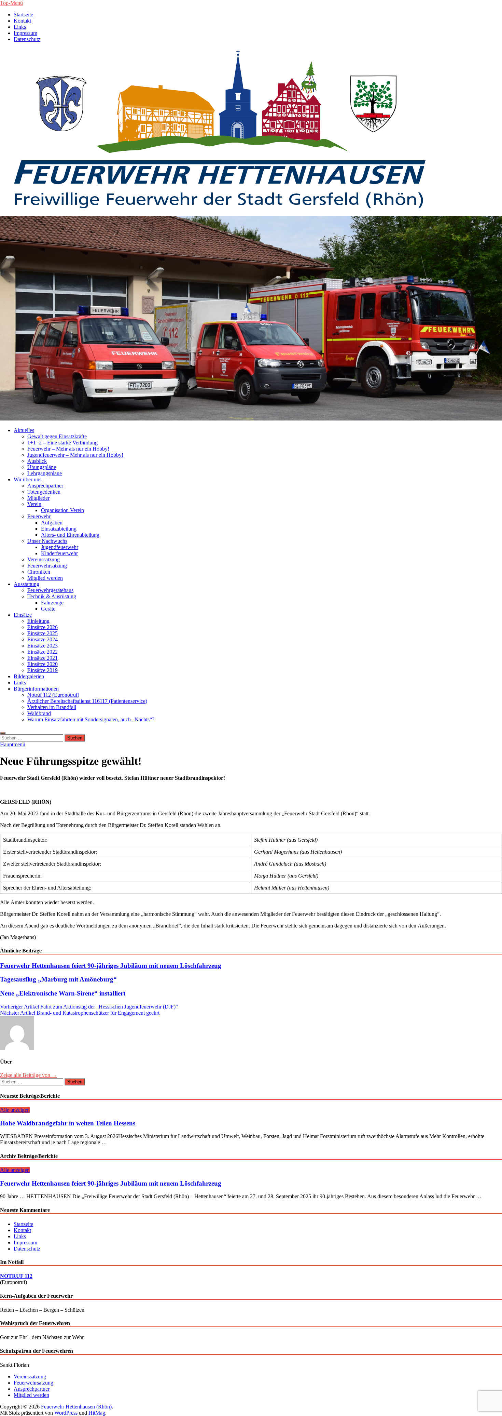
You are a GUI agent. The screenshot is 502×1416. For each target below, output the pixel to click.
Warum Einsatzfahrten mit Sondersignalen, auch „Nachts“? (90, 719)
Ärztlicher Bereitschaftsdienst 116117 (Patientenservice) (87, 701)
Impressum (25, 33)
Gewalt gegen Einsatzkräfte (57, 436)
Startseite (23, 14)
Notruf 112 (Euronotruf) (53, 695)
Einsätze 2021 (42, 658)
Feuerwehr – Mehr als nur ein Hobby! (68, 449)
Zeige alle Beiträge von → (28, 1075)
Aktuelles (24, 430)
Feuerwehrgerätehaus (50, 590)
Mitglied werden (45, 578)
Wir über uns (27, 479)
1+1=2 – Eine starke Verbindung (62, 442)
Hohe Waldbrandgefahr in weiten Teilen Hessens (67, 1123)
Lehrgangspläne (44, 473)
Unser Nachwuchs (47, 541)
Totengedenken (43, 492)
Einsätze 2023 (42, 646)
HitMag (96, 1413)
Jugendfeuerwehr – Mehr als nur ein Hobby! (75, 455)
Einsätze (23, 615)
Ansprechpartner (45, 486)
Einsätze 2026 (42, 627)
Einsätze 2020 (42, 664)
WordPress (66, 1413)
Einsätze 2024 (42, 639)
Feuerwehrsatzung (47, 566)
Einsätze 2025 (42, 633)
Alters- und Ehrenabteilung (70, 535)
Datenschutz (27, 39)
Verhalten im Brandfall (51, 707)
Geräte (48, 609)
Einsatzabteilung (58, 529)
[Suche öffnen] (2, 733)
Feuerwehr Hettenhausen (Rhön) (76, 1407)
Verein (34, 504)
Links (20, 27)
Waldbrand (39, 713)
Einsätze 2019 (42, 670)
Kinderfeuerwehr (59, 553)
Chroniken (38, 572)
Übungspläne (41, 467)
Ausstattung (26, 584)
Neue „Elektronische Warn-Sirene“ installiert (62, 993)
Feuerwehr (39, 516)
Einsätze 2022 (42, 652)
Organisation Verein (62, 510)
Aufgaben (51, 522)
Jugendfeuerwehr (59, 547)
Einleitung (38, 621)
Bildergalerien (29, 676)
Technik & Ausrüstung (51, 596)
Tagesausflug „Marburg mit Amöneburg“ (58, 979)
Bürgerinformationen (36, 689)
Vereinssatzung (43, 559)
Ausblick (37, 461)
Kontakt (22, 21)
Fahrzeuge (52, 602)
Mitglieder (38, 498)
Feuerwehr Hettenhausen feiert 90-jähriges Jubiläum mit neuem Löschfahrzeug (110, 965)
